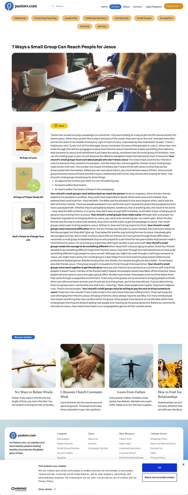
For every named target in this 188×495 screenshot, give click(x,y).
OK (159, 467)
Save (61, 125)
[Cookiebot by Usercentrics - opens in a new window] (19, 489)
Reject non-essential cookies (159, 477)
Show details (45, 489)
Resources (172, 6)
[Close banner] (183, 464)
